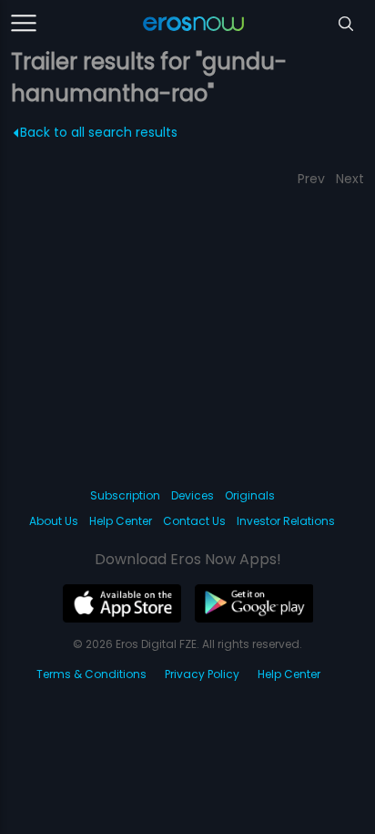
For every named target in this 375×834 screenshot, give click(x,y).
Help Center (120, 521)
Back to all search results (98, 132)
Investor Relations (286, 521)
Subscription (125, 495)
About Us (53, 521)
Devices (192, 495)
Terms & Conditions (91, 674)
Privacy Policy (202, 674)
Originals (250, 495)
